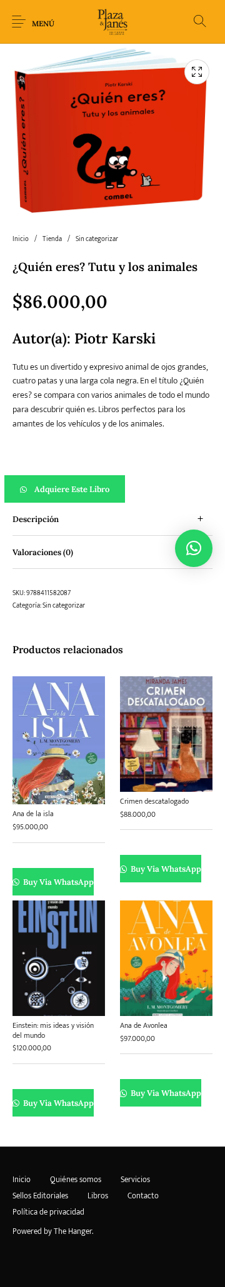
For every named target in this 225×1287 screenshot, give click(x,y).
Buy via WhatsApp (58, 882)
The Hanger (73, 1231)
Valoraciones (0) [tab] (42, 552)
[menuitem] (21, 1180)
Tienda (52, 239)
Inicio (20, 239)
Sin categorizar (97, 239)
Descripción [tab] (35, 519)
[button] (112, 489)
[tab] (112, 519)
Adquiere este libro (71, 489)
